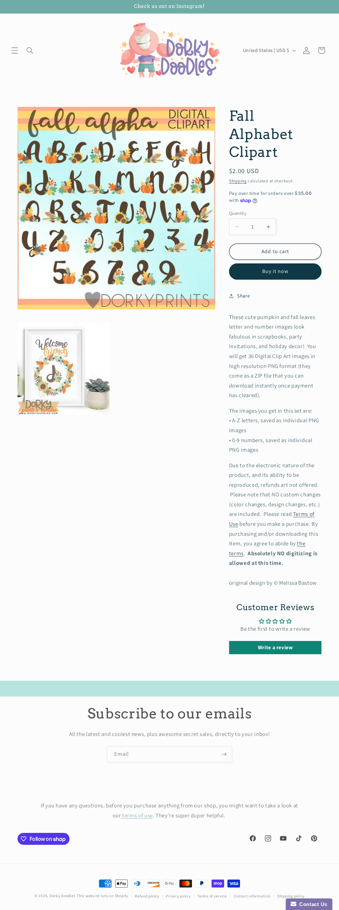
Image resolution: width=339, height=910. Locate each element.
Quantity (237, 213)
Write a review (275, 647)
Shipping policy (291, 895)
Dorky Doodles (63, 895)
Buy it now (275, 271)
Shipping (238, 181)
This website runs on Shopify (102, 895)
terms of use (137, 815)
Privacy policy (178, 895)
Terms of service (212, 895)
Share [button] (243, 296)
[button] (14, 50)
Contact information (252, 895)
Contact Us (311, 904)
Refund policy (147, 895)
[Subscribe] (224, 754)
